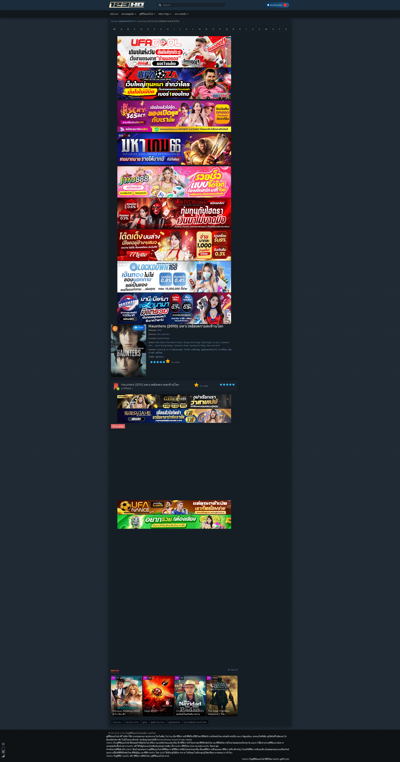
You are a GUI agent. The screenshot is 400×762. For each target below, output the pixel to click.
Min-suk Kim (163, 334)
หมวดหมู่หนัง (128, 14)
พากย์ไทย (223, 349)
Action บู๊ (161, 349)
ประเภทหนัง (181, 14)
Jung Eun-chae (181, 345)
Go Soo (216, 342)
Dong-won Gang (192, 342)
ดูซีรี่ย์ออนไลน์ (146, 14)
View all (234, 670)
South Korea (163, 338)
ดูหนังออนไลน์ (174, 722)
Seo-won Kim (213, 345)
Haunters (117, 722)
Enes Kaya (206, 342)
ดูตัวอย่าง (160, 357)
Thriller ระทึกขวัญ (192, 349)
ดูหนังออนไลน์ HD (127, 21)
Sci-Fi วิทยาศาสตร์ (174, 349)
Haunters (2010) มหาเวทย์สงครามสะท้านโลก (150, 384)
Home (114, 21)
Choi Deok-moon (173, 342)
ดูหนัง (144, 722)
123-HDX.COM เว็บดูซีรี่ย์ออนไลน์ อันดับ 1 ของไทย (133, 733)
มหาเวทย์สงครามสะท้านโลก (195, 722)
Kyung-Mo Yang (197, 345)
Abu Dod (160, 342)
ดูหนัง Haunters (158, 722)
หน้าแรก (114, 14)
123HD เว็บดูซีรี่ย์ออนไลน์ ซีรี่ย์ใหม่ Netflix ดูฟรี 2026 (131, 4)
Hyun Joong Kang (163, 345)
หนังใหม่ (158, 353)
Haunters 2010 (132, 722)
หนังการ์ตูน (164, 14)
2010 (159, 330)
